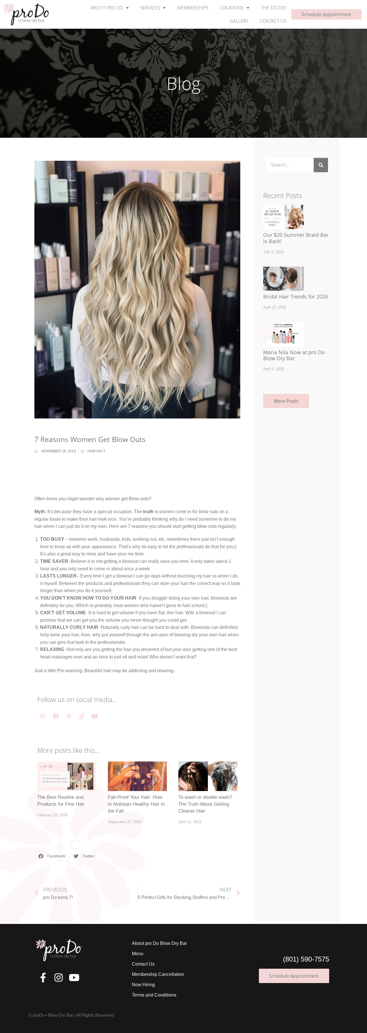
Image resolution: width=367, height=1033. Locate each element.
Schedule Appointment (326, 14)
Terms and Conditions (154, 995)
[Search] (321, 165)
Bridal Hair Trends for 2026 (295, 296)
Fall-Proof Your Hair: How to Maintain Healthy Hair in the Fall (136, 804)
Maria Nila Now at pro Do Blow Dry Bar (294, 355)
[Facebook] (56, 716)
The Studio (273, 8)
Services (150, 8)
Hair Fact (96, 451)
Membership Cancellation (158, 974)
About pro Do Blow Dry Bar (159, 943)
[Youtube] (94, 716)
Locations (232, 8)
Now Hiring (143, 984)
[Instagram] (43, 716)
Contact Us (273, 21)
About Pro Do (106, 8)
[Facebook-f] (43, 977)
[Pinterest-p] (69, 716)
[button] (52, 856)
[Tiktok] (81, 716)
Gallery (239, 21)
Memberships (192, 8)
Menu (137, 953)
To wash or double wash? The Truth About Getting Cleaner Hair (205, 804)
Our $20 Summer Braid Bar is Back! (296, 238)
